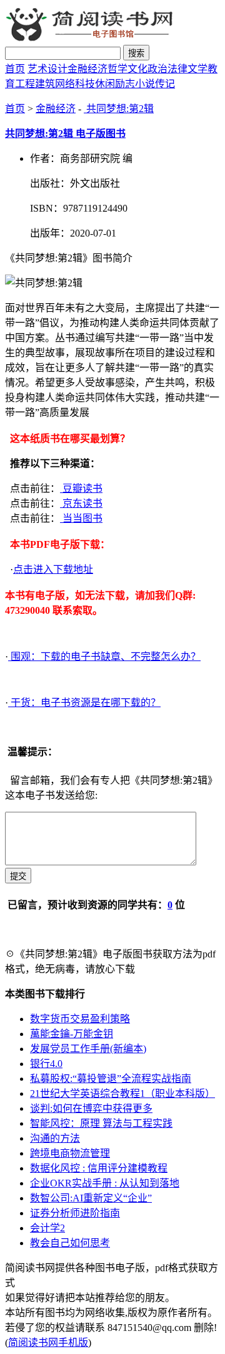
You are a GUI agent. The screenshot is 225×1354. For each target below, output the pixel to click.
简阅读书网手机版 (48, 1342)
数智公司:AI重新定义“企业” (91, 1198)
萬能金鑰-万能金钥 (71, 1033)
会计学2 (47, 1228)
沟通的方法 (55, 1138)
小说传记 (155, 83)
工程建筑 (35, 83)
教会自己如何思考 (70, 1243)
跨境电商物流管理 (70, 1153)
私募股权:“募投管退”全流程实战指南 (110, 1078)
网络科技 (75, 83)
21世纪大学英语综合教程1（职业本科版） (122, 1093)
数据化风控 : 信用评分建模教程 (99, 1168)
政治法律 (168, 68)
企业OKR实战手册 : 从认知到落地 (104, 1183)
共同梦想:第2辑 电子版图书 (65, 133)
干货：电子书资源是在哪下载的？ (84, 702)
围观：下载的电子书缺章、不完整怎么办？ (104, 656)
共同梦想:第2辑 (119, 108)
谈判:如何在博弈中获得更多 (91, 1108)
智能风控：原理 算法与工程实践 (101, 1123)
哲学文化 (128, 68)
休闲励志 (115, 83)
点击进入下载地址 (53, 569)
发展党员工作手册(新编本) (88, 1048)
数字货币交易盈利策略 (80, 1018)
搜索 (136, 53)
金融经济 (88, 68)
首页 (15, 68)
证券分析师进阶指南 (75, 1213)
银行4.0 (46, 1063)
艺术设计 (48, 68)
